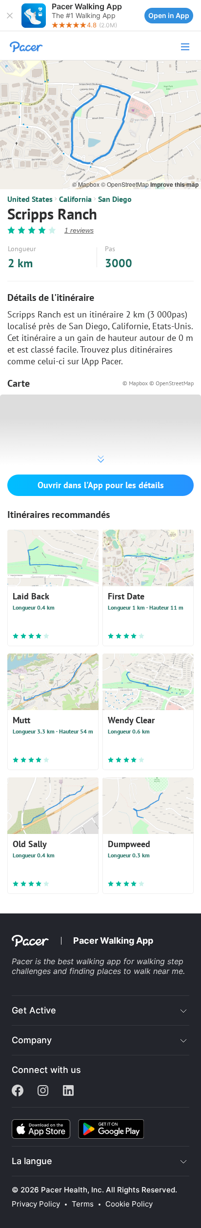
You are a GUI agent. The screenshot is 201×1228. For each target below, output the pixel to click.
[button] (10, 15)
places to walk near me (140, 971)
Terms (83, 1204)
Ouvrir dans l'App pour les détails (101, 485)
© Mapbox (86, 184)
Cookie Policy (129, 1204)
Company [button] (32, 1040)
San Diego (115, 199)
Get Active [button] (34, 1010)
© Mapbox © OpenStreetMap (158, 383)
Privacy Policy (36, 1204)
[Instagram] (43, 1091)
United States (30, 199)
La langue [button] (32, 1161)
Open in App (168, 15)
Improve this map (174, 184)
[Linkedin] (68, 1091)
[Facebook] (17, 1091)
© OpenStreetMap (125, 184)
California (75, 199)
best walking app (90, 961)
